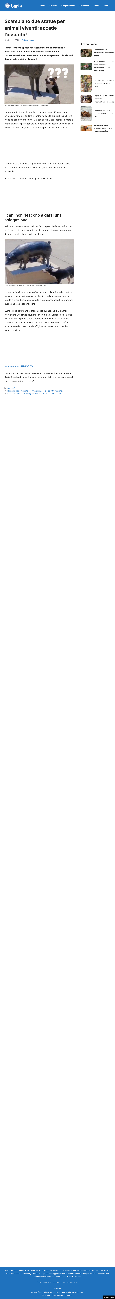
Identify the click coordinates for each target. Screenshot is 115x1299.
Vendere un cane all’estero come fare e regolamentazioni (103, 128)
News (42, 6)
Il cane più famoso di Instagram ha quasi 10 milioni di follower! (34, 393)
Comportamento (68, 6)
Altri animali (84, 6)
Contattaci (74, 1282)
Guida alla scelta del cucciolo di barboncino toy (103, 113)
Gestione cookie (109, 1297)
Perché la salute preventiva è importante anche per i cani (104, 53)
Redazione (46, 1295)
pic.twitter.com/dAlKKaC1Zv (18, 366)
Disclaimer (69, 1295)
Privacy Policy (57, 1295)
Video (105, 6)
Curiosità (53, 6)
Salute (96, 6)
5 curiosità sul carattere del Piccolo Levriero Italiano (104, 83)
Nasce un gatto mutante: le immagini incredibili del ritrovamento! (35, 391)
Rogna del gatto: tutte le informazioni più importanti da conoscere (104, 99)
